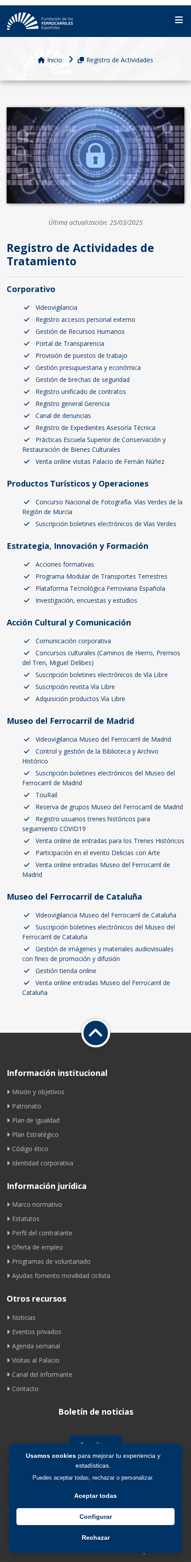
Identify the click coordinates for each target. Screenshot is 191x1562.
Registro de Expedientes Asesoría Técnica (95, 427)
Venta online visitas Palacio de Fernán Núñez (100, 461)
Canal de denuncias (63, 415)
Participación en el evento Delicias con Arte (98, 852)
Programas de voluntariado (51, 1261)
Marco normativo (37, 1204)
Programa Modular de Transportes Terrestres (101, 576)
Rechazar (96, 1537)
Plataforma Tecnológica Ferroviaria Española (100, 588)
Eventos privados (36, 1331)
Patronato (26, 1106)
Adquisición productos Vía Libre (80, 698)
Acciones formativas (65, 564)
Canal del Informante (42, 1374)
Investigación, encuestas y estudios (86, 600)
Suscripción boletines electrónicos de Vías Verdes (106, 523)
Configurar (96, 1516)
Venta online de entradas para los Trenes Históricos (110, 840)
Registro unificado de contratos (81, 391)
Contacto (25, 1388)
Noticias (24, 1317)
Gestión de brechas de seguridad (83, 379)
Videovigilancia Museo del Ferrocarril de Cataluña (106, 915)
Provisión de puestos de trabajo (81, 355)
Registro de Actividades (119, 60)
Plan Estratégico (35, 1134)
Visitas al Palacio (36, 1360)
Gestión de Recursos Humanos (80, 331)
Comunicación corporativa (73, 641)
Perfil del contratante (42, 1233)
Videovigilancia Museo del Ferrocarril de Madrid (103, 739)
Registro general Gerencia (73, 403)
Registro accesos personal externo (85, 319)
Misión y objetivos (38, 1091)
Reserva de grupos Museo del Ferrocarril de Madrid (109, 807)
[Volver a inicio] (95, 1032)
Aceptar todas (95, 1495)
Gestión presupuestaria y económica (88, 367)
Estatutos (26, 1218)
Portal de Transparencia (70, 343)
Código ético (30, 1148)
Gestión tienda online (66, 970)
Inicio (54, 60)
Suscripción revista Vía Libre (75, 686)
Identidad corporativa (42, 1163)
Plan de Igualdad (36, 1120)
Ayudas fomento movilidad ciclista (61, 1275)
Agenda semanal (36, 1346)
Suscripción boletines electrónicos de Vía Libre (102, 674)
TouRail (46, 795)
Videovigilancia (56, 307)
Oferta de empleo (37, 1247)
